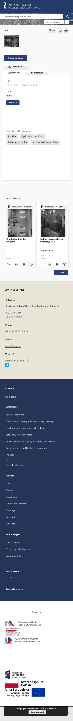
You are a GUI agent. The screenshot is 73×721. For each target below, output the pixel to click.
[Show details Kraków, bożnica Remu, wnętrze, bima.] (64, 264)
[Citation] (66, 30)
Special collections (15, 414)
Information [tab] (37, 73)
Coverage (10, 510)
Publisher (10, 523)
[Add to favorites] (60, 30)
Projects (10, 454)
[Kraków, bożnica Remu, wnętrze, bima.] (53, 221)
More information (48, 708)
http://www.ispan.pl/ (15, 360)
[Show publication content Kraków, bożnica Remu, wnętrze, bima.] (57, 264)
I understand (37, 712)
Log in (9, 577)
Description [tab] (14, 73)
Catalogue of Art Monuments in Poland (25, 428)
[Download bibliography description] (16, 264)
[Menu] (69, 3)
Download (17, 66)
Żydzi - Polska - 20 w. (32, 136)
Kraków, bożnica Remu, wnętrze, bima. (52, 240)
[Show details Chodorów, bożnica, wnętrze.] (31, 264)
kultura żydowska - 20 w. (45, 142)
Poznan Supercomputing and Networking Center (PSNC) (36, 715)
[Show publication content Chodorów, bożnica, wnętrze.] (23, 264)
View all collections (15, 464)
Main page (10, 396)
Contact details (13, 555)
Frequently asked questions (19, 549)
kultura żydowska (17, 142)
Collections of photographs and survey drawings (30, 421)
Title (8, 483)
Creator (9, 490)
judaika (12, 136)
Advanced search (53, 22)
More (61, 272)
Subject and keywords (16, 503)
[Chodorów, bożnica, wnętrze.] (11, 41)
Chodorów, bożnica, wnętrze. (16, 240)
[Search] (68, 16)
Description (11, 516)
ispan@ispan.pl (13, 345)
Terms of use (12, 542)
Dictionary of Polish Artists (19, 434)
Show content (15, 57)
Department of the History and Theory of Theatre (30, 441)
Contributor (11, 496)
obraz (9, 95)
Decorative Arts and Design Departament (26, 448)
